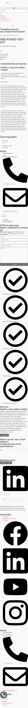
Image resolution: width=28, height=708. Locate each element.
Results (3, 17)
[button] (14, 8)
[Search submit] (1, 13)
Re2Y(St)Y (15, 35)
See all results (5, 20)
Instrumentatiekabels (5, 35)
